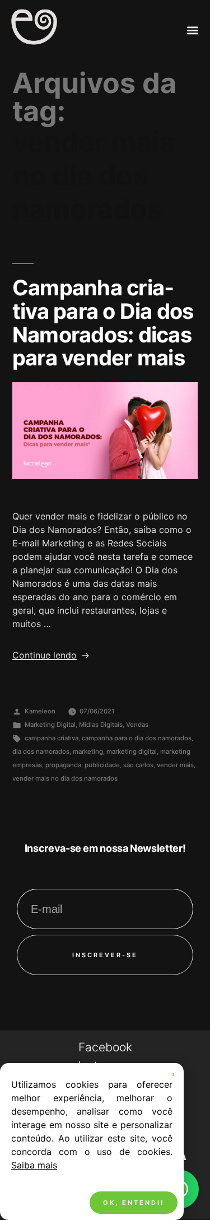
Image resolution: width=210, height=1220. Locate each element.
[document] (105, 610)
